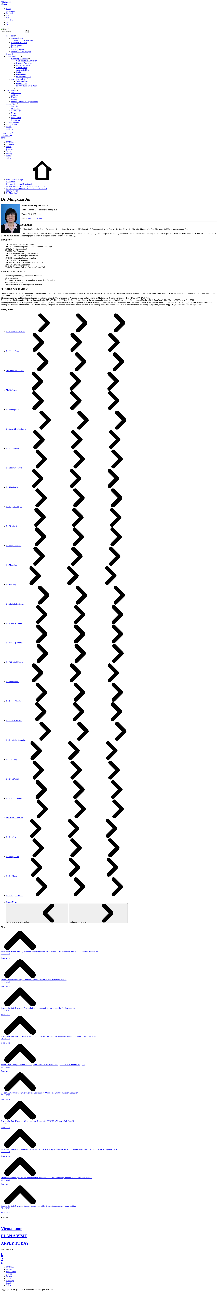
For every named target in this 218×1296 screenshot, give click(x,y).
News (13, 113)
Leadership (15, 108)
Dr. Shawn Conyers (14, 468)
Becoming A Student (19, 58)
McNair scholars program (21, 52)
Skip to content (7, 2)
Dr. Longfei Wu (12, 857)
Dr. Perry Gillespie (13, 545)
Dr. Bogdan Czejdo (14, 507)
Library (9, 1269)
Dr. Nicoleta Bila (13, 448)
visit (7, 15)
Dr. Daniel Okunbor (14, 701)
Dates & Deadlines (23, 77)
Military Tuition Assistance (26, 86)
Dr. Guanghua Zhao (14, 895)
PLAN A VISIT (14, 1236)
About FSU (10, 104)
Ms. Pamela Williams (14, 818)
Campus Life (11, 90)
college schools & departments (23, 40)
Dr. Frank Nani (12, 682)
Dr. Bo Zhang (12, 876)
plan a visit (5, 135)
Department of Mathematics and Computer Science (26, 188)
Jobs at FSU (16, 118)
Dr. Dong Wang (12, 779)
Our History (16, 106)
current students (12, 122)
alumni (8, 127)
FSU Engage (11, 1267)
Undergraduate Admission (26, 61)
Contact (9, 1274)
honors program (17, 49)
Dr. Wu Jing (11, 584)
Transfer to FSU (22, 70)
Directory (10, 1281)
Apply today (6, 133)
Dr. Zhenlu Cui (12, 487)
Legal (8, 1283)
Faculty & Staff (12, 191)
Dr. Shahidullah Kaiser (15, 604)
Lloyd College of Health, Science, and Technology (26, 186)
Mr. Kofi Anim (12, 390)
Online (19, 72)
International (21, 74)
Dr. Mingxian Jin (13, 193)
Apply (8, 9)
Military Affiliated (23, 65)
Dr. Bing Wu (11, 837)
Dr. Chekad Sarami (14, 720)
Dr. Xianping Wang (14, 798)
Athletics (14, 95)
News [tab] (11, 902)
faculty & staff (11, 124)
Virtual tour (11, 1228)
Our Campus (16, 93)
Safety (8, 1285)
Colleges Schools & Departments (19, 184)
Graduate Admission (24, 63)
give (7, 18)
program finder (17, 38)
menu (8, 22)
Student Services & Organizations (24, 102)
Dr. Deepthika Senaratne (16, 740)
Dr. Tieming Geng (13, 526)
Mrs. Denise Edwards (15, 371)
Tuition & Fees (22, 81)
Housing (14, 97)
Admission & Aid (13, 56)
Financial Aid (21, 83)
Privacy (9, 1276)
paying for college (18, 79)
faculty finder (16, 45)
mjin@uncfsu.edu (35, 218)
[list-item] (109, 945)
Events (14, 115)
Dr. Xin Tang (11, 759)
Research (9, 13)
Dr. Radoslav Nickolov (15, 332)
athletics (9, 20)
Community (16, 111)
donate (3, 138)
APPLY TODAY (15, 1243)
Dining (14, 99)
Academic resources (19, 43)
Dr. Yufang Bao (12, 409)
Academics (10, 11)
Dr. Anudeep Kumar (14, 643)
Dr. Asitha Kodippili (14, 623)
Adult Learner (21, 68)
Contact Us (15, 120)
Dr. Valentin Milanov (14, 662)
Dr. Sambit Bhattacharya (16, 429)
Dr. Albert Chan (12, 351)
